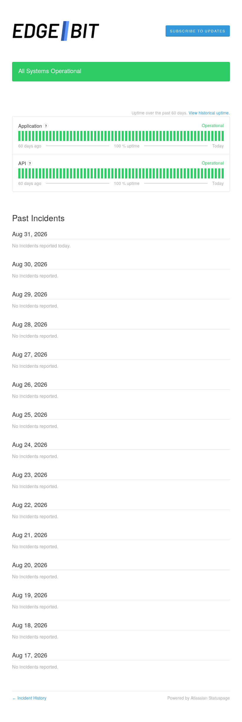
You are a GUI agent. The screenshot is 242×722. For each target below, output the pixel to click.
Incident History (29, 698)
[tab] (19, 136)
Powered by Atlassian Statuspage (198, 698)
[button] (198, 31)
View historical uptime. (209, 113)
